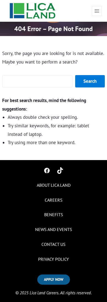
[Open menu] (97, 11)
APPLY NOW (53, 279)
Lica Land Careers (44, 292)
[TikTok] (60, 170)
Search (90, 81)
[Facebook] (47, 170)
